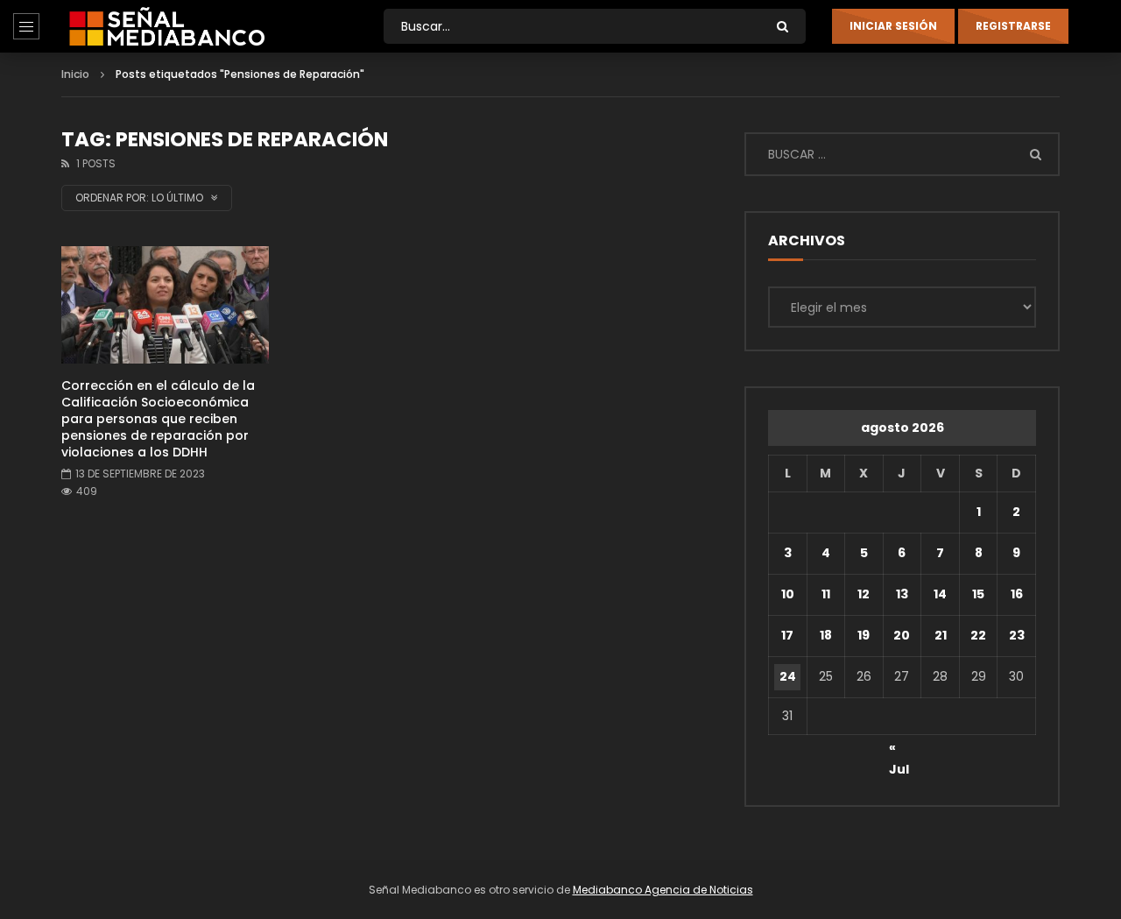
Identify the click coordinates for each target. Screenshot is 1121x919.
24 (787, 676)
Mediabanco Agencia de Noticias (663, 889)
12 (863, 594)
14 (940, 594)
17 (787, 635)
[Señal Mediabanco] (167, 26)
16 (1017, 594)
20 (901, 635)
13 (902, 594)
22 (978, 635)
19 (863, 635)
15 (978, 594)
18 (826, 635)
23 (1017, 635)
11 (825, 594)
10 (787, 594)
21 (940, 635)
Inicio (75, 74)
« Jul (899, 750)
